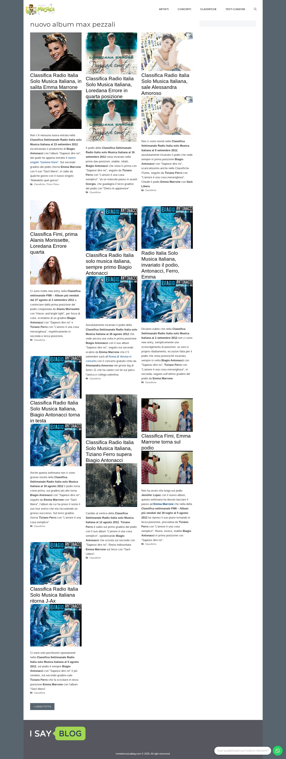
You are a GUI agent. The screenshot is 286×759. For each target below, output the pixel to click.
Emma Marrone (163, 504)
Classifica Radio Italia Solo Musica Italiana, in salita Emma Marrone (56, 81)
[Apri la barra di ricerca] (255, 9)
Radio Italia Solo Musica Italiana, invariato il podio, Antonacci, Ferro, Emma (160, 265)
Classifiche (208, 9)
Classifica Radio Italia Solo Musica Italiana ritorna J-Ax (54, 595)
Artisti (164, 9)
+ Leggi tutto (42, 706)
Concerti (184, 9)
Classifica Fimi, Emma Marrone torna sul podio (166, 442)
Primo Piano (53, 184)
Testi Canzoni (235, 9)
